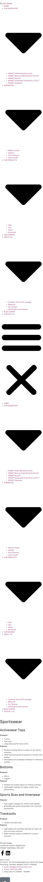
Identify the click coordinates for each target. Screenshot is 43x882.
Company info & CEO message (19, 302)
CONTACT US (9, 314)
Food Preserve (13, 155)
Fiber (10, 225)
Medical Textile (13, 150)
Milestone (11, 305)
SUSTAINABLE (9, 235)
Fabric (10, 230)
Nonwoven (12, 232)
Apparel (11, 153)
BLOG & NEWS (9, 312)
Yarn (9, 227)
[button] (21, 358)
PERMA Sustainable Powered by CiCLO (24, 81)
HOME (6, 6)
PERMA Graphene (15, 83)
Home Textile (13, 158)
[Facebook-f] (2, 853)
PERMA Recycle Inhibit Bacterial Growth (23, 76)
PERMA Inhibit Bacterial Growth (20, 73)
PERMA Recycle (14, 78)
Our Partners (13, 307)
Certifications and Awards (18, 309)
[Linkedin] (8, 853)
